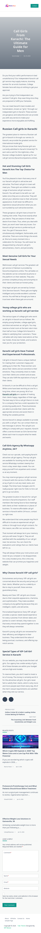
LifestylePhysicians (9, 832)
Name (6, 876)
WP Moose (7, 928)
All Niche (13, 918)
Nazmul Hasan (8, 766)
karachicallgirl (15, 56)
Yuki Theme (22, 926)
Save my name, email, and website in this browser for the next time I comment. (20, 897)
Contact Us (20, 918)
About (7, 918)
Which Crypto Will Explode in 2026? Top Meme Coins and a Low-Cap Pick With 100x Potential (20, 753)
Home (28, 918)
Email (6, 882)
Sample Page (9, 921)
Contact (34, 6)
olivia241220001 (8, 799)
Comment (7, 853)
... (16, 762)
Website (6, 888)
